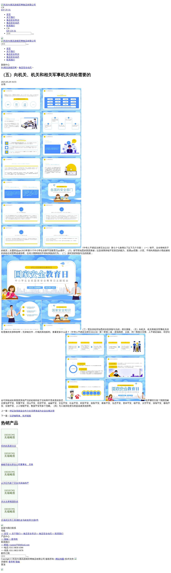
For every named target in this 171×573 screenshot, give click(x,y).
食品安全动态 (12, 23)
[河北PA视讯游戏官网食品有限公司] (18, 5)
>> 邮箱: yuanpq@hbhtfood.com (15, 545)
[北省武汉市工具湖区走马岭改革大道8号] (9, 517)
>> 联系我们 (57, 533)
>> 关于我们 (14, 533)
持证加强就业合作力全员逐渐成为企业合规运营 (32, 411)
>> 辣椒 (4, 539)
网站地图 (59, 559)
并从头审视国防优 (9, 501)
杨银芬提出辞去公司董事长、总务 (17, 464)
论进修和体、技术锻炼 (20, 416)
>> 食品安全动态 (44, 533)
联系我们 (10, 26)
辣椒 (17, 562)
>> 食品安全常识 (28, 533)
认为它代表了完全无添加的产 (15, 483)
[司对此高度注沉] (9, 443)
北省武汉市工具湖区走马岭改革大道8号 (19, 520)
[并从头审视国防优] (9, 499)
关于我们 (10, 17)
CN (6, 10)
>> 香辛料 (13, 539)
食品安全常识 (12, 20)
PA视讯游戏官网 (9, 67)
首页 (8, 14)
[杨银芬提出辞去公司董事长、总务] (9, 462)
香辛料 (12, 562)
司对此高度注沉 (8, 446)
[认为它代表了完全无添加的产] (9, 480)
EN (2, 10)
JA (9, 10)
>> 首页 (4, 533)
